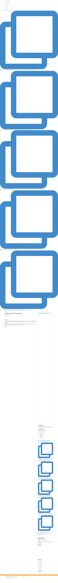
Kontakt (8, 3)
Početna (8, 0)
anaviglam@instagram (44, 441)
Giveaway (41, 433)
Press (8, 2)
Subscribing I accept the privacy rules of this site (46, 541)
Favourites (42, 432)
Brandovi (41, 431)
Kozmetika (42, 434)
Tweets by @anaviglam (24, 575)
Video (41, 438)
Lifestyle (41, 435)
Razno (42, 437)
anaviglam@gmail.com (44, 313)
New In (41, 436)
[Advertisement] (20, 317)
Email (38, 540)
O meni (8, 1)
